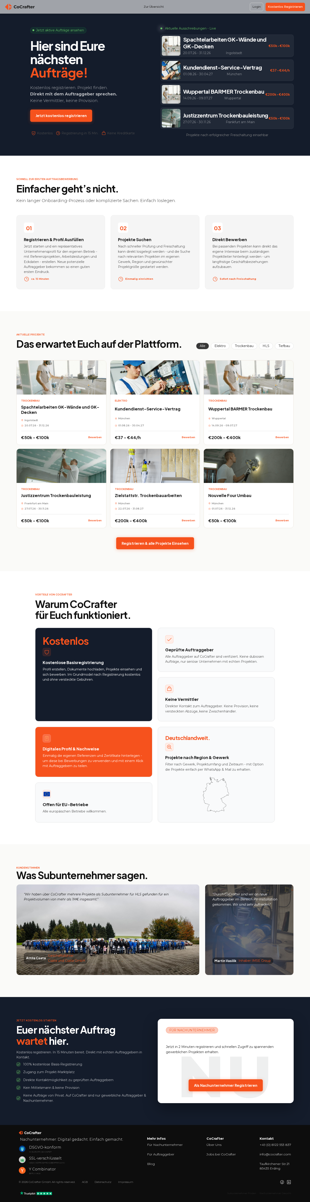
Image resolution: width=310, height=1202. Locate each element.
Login (256, 6)
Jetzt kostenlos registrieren (61, 115)
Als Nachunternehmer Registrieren (225, 1085)
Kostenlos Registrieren (285, 6)
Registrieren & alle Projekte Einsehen (155, 543)
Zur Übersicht (154, 6)
